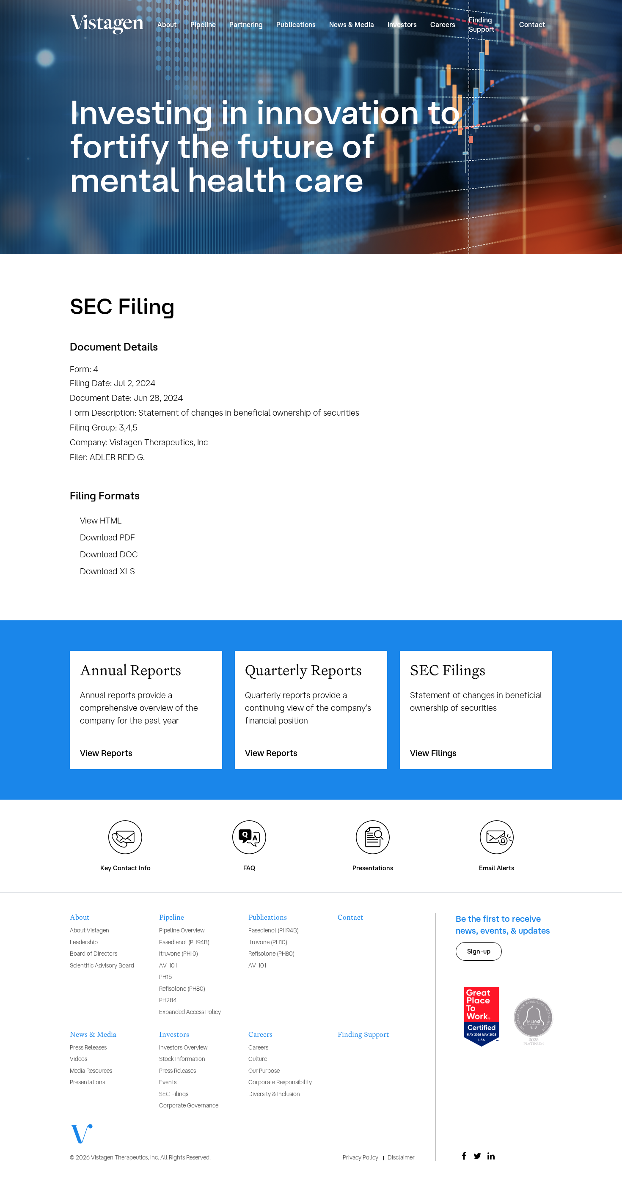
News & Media (93, 1034)
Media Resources (91, 1070)
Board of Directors (93, 953)
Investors (174, 1034)
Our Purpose (264, 1070)
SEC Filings (173, 1094)
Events (167, 1082)
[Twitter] (478, 1156)
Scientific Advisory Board (102, 965)
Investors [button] (402, 24)
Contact (532, 24)
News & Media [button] (351, 24)
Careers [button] (442, 24)
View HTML (101, 520)
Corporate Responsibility (280, 1082)
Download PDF (107, 537)
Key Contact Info (125, 868)
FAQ (249, 868)
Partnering (246, 24)
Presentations (372, 868)
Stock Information (182, 1058)
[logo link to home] (107, 25)
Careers (260, 1034)
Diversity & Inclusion (274, 1094)
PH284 (168, 1000)
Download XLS (107, 571)
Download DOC (109, 554)
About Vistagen (89, 930)
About (80, 917)
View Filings (433, 753)
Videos (78, 1058)
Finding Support (482, 24)
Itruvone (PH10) (178, 953)
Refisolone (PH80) (182, 988)
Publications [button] (296, 24)
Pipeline (171, 917)
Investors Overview (183, 1047)
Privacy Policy (360, 1157)
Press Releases (88, 1047)
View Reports (106, 753)
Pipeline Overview (181, 930)
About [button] (167, 24)
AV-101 (168, 965)
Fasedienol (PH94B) (184, 942)
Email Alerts (496, 868)
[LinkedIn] (491, 1156)
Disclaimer (401, 1157)
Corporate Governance (188, 1105)
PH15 (165, 976)
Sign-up (478, 951)
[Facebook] (464, 1156)
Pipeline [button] (203, 24)
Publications (267, 917)
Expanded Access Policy (190, 1012)
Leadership (84, 942)
